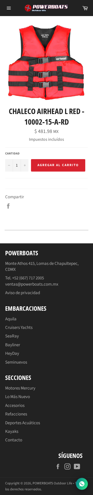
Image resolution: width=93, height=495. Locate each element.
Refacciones (16, 414)
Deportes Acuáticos (22, 423)
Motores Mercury (20, 388)
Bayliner (12, 345)
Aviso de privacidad (22, 293)
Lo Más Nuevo (17, 397)
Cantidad (12, 154)
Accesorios (15, 405)
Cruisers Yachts (19, 327)
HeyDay (12, 353)
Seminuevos (16, 362)
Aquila (11, 319)
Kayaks (11, 431)
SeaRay (12, 336)
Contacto (13, 440)
